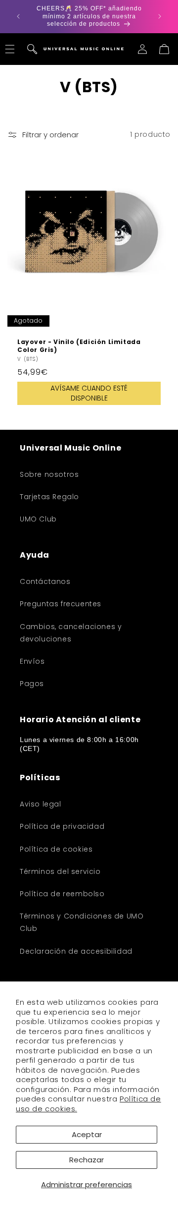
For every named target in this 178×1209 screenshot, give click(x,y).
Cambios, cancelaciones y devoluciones (71, 633)
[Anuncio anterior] (18, 16)
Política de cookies (56, 849)
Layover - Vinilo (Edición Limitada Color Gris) (78, 345)
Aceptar (87, 1134)
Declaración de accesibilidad (76, 951)
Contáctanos (45, 581)
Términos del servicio (60, 871)
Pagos (32, 684)
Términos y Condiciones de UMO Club (81, 922)
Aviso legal (40, 804)
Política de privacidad (62, 826)
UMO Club (38, 519)
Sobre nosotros (49, 474)
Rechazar (86, 1159)
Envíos (32, 661)
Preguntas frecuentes (60, 604)
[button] (32, 49)
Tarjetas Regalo (49, 497)
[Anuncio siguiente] (160, 16)
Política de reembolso (62, 894)
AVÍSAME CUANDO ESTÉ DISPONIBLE (89, 393)
